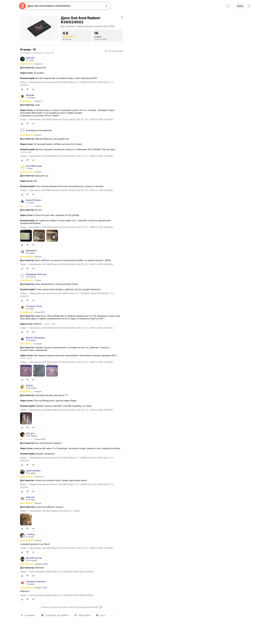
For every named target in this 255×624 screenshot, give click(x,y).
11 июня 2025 (40, 439)
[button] (114, 51)
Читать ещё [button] (26, 152)
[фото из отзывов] (26, 236)
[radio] (22, 89)
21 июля (37, 172)
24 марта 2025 (40, 587)
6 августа (38, 64)
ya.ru (102, 615)
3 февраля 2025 (41, 564)
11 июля (37, 280)
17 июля (37, 206)
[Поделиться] (122, 17)
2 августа (38, 101)
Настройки (84, 615)
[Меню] (249, 6)
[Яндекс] (22, 6)
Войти (240, 6)
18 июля (37, 503)
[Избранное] (228, 6)
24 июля (37, 344)
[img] (26, 64)
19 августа (39, 476)
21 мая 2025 (39, 312)
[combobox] (64, 6)
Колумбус (30, 615)
